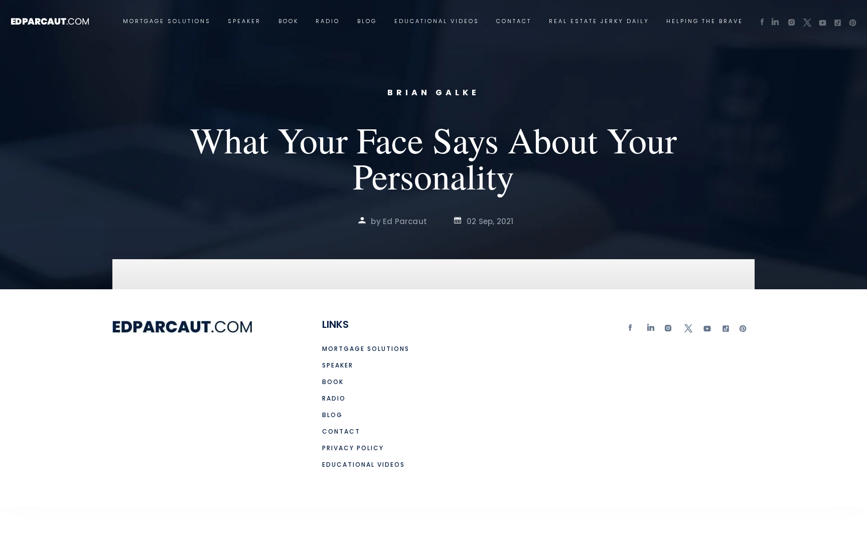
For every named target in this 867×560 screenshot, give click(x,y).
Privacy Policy (353, 448)
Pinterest (743, 330)
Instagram (669, 330)
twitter (687, 330)
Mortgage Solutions (167, 21)
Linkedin (651, 330)
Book (288, 21)
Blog (367, 21)
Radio (328, 21)
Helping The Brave (704, 21)
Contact (513, 21)
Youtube (706, 330)
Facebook (633, 330)
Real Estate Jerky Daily (599, 21)
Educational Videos (436, 21)
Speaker (244, 21)
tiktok (724, 330)
